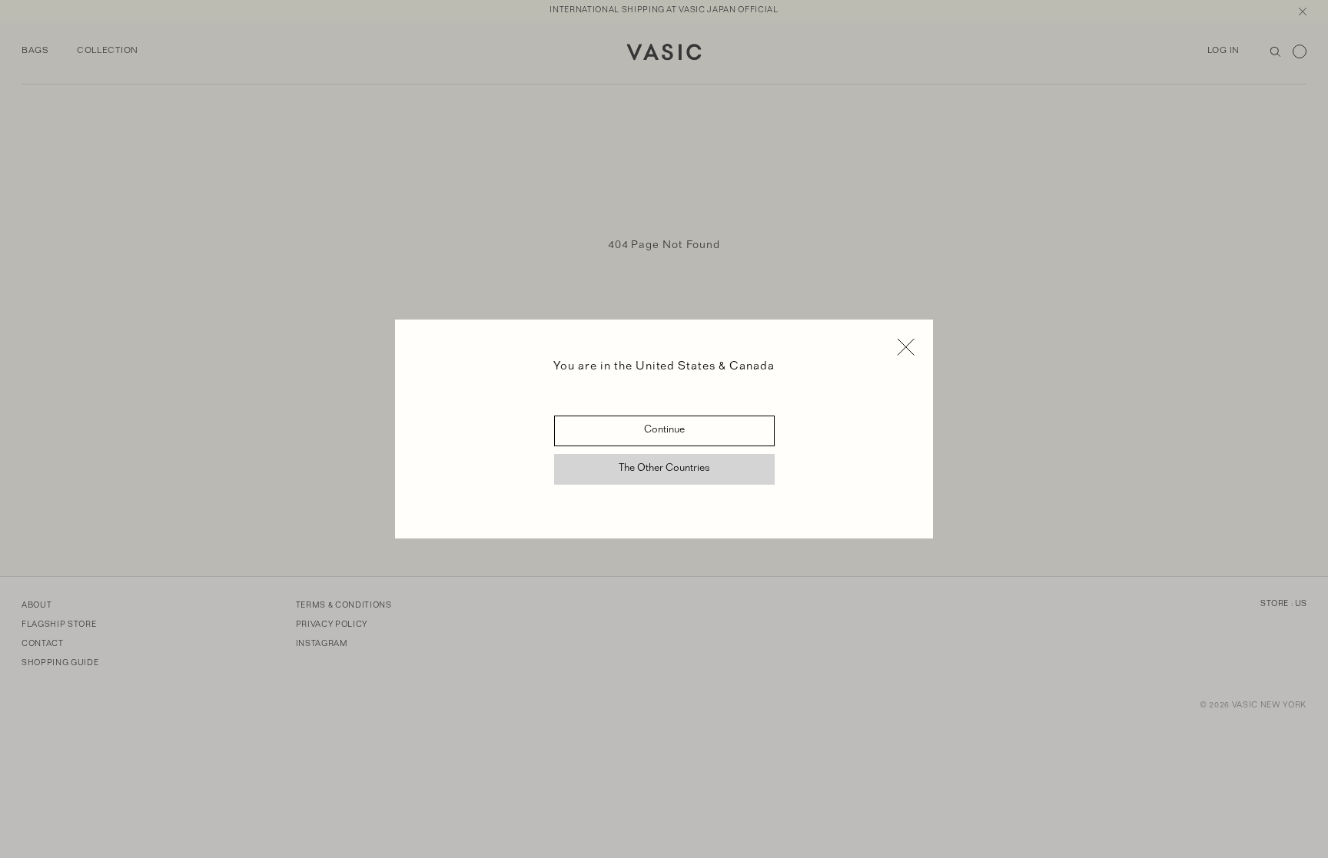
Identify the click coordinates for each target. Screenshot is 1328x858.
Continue (664, 431)
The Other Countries (664, 469)
